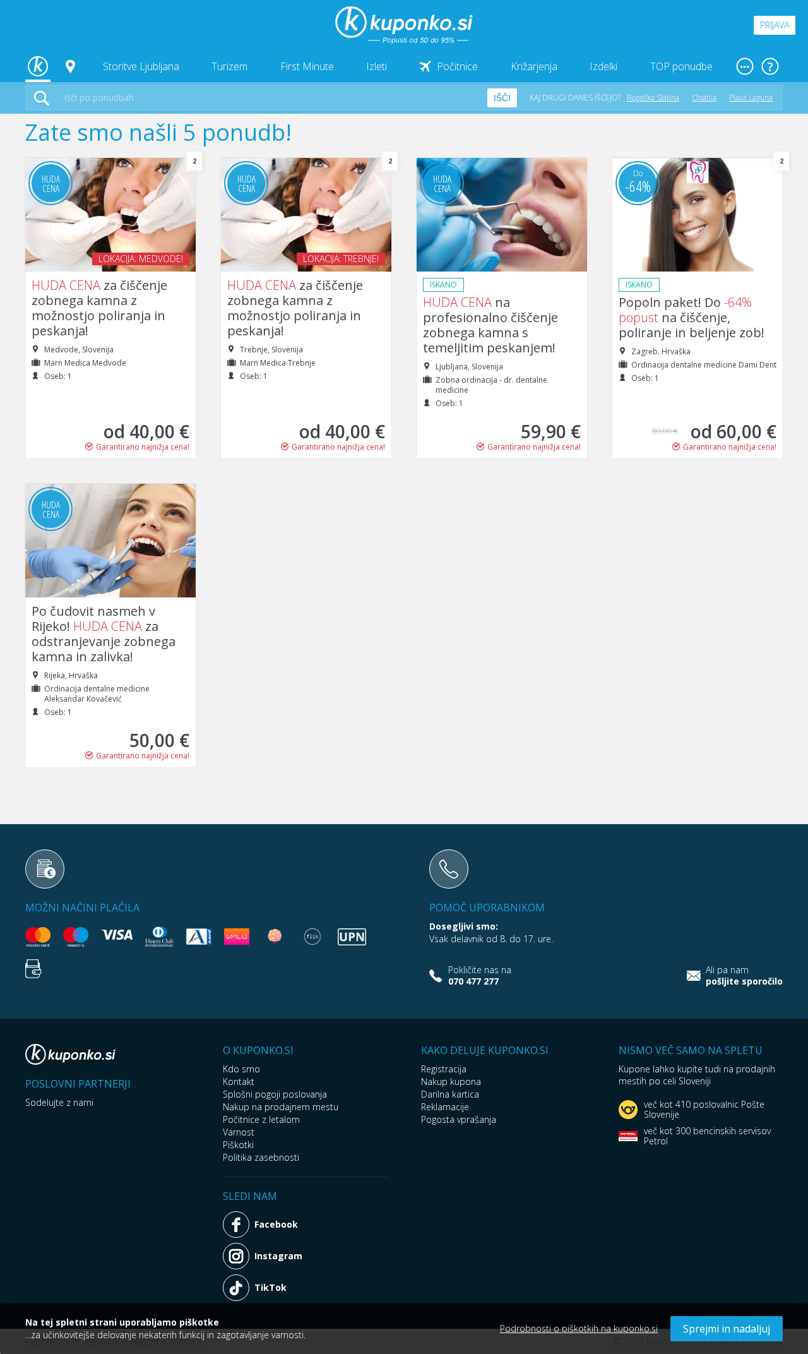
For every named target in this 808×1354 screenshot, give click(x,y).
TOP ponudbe (681, 66)
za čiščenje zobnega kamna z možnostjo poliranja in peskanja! (99, 308)
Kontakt (238, 1081)
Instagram (278, 1256)
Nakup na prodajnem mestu (280, 1107)
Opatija (704, 97)
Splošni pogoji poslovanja (275, 1094)
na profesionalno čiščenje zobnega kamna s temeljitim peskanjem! (490, 325)
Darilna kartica (450, 1094)
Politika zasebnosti (261, 1157)
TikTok (270, 1287)
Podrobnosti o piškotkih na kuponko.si (579, 1328)
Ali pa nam (744, 975)
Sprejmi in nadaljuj (726, 1329)
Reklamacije (445, 1107)
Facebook (276, 1224)
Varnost (238, 1132)
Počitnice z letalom (261, 1119)
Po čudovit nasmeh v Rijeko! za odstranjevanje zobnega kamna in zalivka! (103, 633)
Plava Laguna (751, 97)
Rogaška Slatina (653, 97)
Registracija (443, 1069)
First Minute (307, 66)
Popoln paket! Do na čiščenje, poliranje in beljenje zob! (691, 317)
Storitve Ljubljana (141, 66)
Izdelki (603, 66)
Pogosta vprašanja (458, 1119)
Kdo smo (241, 1069)
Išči (502, 98)
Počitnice (457, 66)
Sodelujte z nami (59, 1102)
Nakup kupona (451, 1081)
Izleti (376, 66)
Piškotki (238, 1145)
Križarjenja (534, 66)
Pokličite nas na (479, 975)
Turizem (229, 66)
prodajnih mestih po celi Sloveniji (697, 1075)
